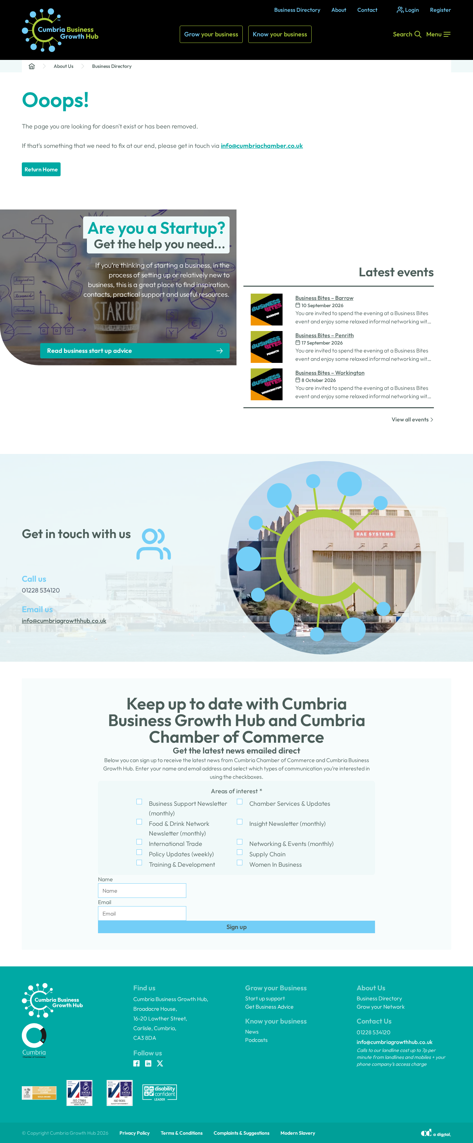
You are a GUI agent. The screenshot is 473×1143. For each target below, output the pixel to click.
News (252, 1031)
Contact (367, 9)
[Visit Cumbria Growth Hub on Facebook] (136, 1064)
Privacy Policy (134, 1133)
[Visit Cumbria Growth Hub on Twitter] (160, 1064)
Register (440, 9)
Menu (433, 34)
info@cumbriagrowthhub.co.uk (394, 1041)
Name (105, 879)
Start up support (265, 998)
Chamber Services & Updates (289, 803)
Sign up (236, 927)
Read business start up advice (89, 351)
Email (104, 902)
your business (211, 34)
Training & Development (182, 864)
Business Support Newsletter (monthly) (188, 808)
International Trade (175, 844)
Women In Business (275, 864)
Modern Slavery (297, 1133)
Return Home (41, 169)
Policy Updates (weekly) (181, 854)
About (338, 9)
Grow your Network (381, 1006)
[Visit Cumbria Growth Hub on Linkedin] (148, 1064)
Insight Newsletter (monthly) (287, 824)
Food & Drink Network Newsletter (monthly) (179, 828)
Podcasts (256, 1039)
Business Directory (297, 9)
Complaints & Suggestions (241, 1133)
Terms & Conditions (182, 1133)
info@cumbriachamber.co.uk (262, 146)
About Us (63, 66)
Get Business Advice (269, 1006)
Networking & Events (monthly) (291, 844)
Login (412, 9)
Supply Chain (267, 854)
